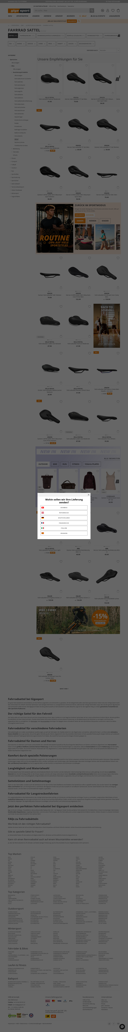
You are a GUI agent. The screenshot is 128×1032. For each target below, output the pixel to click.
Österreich (64, 513)
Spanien (64, 533)
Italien (64, 528)
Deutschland (64, 518)
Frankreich (64, 523)
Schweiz (64, 507)
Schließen (88, 495)
